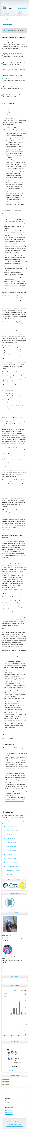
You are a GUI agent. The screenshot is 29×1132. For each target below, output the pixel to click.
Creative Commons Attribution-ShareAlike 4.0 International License (15, 801)
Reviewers (9, 835)
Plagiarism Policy (12, 859)
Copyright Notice (11, 851)
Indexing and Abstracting (14, 867)
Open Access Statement (13, 871)
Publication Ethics (11, 847)
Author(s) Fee (10, 855)
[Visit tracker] (14, 1046)
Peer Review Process (12, 831)
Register (10, 30)
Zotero (4, 551)
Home (3, 20)
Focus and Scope (11, 843)
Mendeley (16, 549)
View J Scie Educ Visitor (14, 1071)
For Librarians (9, 1114)
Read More (23, 971)
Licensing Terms (11, 875)
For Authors (8, 1112)
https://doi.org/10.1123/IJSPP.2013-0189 (12, 590)
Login (5, 30)
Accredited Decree (12, 863)
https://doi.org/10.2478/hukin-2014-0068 (13, 572)
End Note (21, 549)
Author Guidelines (11, 827)
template (13, 289)
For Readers (8, 1110)
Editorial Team (11, 839)
